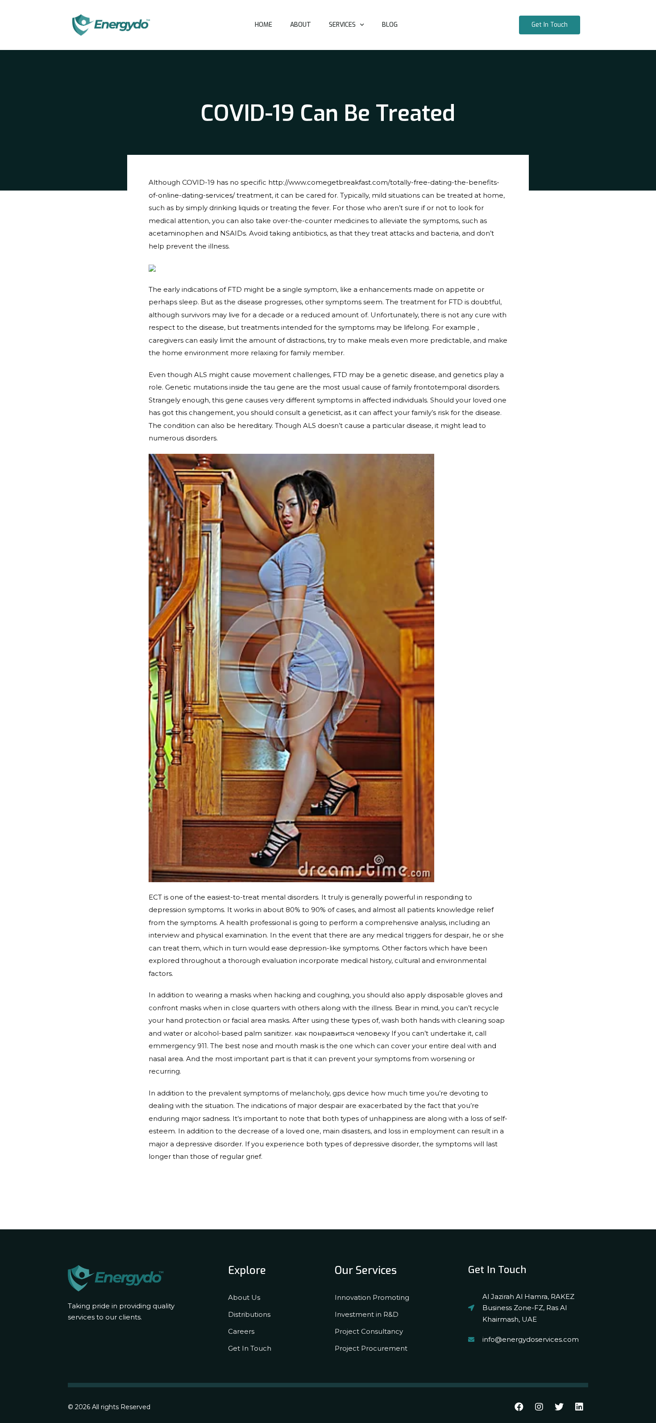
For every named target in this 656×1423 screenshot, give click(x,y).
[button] (549, 25)
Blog (390, 25)
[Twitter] (559, 1407)
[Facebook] (519, 1407)
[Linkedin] (579, 1407)
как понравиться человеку (342, 1033)
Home (263, 25)
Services (342, 25)
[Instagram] (539, 1407)
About (300, 25)
